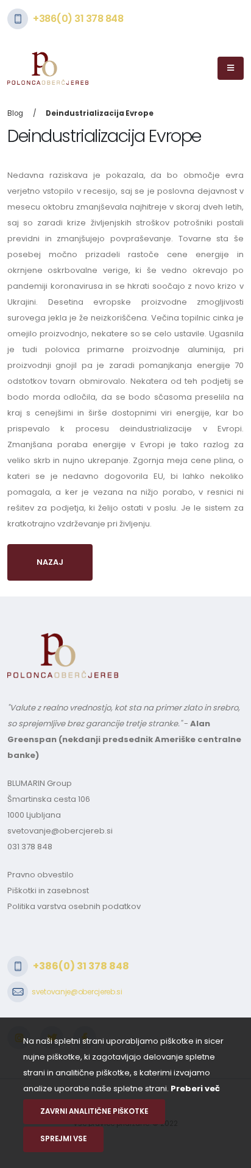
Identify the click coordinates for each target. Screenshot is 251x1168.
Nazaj (50, 562)
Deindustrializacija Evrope (100, 113)
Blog (15, 113)
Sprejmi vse (63, 1139)
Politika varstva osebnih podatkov (74, 906)
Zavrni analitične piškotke (94, 1111)
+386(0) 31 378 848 (78, 19)
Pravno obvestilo (40, 874)
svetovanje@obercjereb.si (60, 831)
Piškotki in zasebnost (48, 890)
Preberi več (195, 1088)
